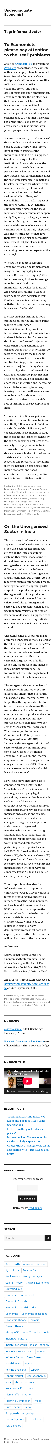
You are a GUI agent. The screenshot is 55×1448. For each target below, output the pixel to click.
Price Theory (13, 1407)
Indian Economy (12, 511)
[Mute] (42, 1091)
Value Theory (13, 1425)
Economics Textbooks (34, 1313)
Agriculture (24, 504)
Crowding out (13, 1289)
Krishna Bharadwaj (16, 1369)
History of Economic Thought (22, 1332)
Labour (7, 514)
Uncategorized (11, 501)
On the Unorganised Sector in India (26, 529)
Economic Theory (15, 1320)
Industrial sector (42, 492)
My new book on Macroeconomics (27, 1137)
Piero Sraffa (12, 1394)
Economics (9, 492)
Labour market (14, 1376)
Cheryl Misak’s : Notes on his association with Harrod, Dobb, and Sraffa (28, 1149)
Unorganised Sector (29, 501)
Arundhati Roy (23, 63)
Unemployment (14, 1419)
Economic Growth (38, 489)
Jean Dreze (34, 1357)
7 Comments (40, 1005)
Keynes (28, 1363)
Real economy (37, 498)
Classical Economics (37, 1282)
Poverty (25, 498)
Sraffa (27, 1407)
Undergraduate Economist (18, 12)
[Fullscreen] (46, 1091)
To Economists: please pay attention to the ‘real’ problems (27, 49)
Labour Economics (37, 495)
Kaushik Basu (13, 1363)
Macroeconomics (12, 498)
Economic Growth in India (20, 1307)
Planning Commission (18, 1400)
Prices (37, 1400)
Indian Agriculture (16, 1338)
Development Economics (16, 489)
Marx (8, 1382)
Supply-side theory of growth (22, 1413)
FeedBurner (35, 1207)
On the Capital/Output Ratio (23, 1141)
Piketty (26, 1394)
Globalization (22, 492)
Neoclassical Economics (19, 1388)
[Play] (8, 1091)
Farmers (28, 507)
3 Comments (33, 514)
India (31, 492)
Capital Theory (14, 1282)
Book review (12, 1276)
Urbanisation (10, 504)
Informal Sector (20, 495)
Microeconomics (24, 1382)
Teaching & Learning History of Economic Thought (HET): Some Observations (26, 1120)
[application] (27, 1081)
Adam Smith (12, 1264)
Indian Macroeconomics (19, 1351)
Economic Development (19, 1295)
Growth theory (14, 1326)
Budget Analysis (32, 1276)
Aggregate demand (34, 1264)
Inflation (8, 495)
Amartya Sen (30, 1270)
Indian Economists (41, 507)
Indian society (26, 511)
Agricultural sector (33, 486)
